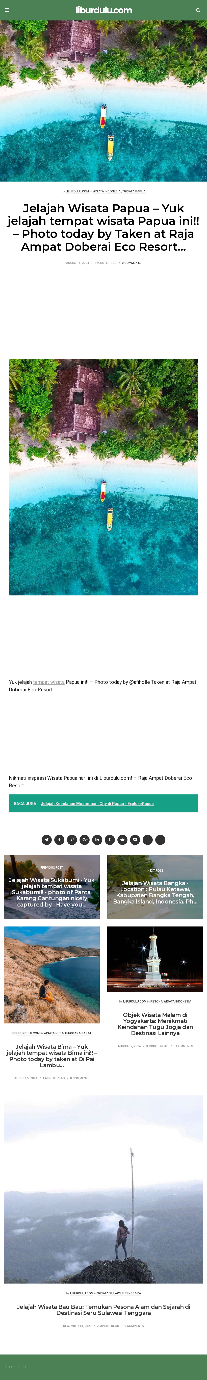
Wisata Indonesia (107, 191)
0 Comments (131, 263)
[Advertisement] (103, 310)
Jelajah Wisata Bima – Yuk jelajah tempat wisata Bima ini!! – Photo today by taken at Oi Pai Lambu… (52, 1056)
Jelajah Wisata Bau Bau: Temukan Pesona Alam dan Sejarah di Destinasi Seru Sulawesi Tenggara (103, 1309)
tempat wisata (49, 682)
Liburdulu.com (77, 191)
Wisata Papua (134, 191)
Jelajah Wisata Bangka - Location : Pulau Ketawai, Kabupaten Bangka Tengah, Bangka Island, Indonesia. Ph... (155, 892)
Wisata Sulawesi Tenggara (119, 1293)
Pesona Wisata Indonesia (170, 1001)
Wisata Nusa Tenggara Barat (67, 1033)
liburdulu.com (103, 10)
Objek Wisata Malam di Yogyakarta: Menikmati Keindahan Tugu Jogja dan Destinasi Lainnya (155, 1024)
